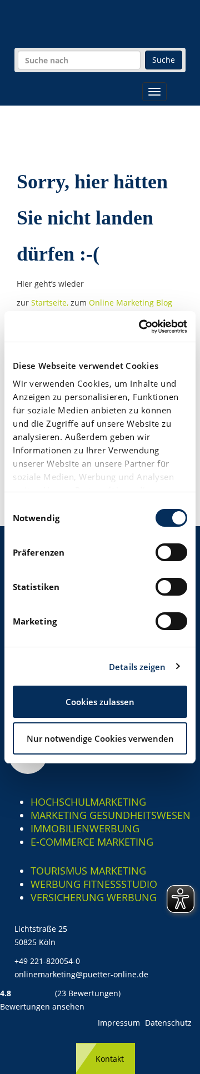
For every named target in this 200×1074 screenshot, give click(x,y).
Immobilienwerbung (85, 828)
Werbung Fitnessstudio (94, 884)
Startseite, (51, 302)
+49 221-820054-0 (47, 961)
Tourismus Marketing (88, 870)
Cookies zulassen (100, 701)
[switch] (171, 552)
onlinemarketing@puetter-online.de (81, 974)
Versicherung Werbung (94, 897)
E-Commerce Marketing (92, 841)
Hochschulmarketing (88, 801)
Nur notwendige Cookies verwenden (100, 738)
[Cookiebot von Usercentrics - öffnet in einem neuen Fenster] (141, 326)
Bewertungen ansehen (42, 1006)
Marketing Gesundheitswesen (111, 815)
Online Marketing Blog (130, 302)
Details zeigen (137, 666)
